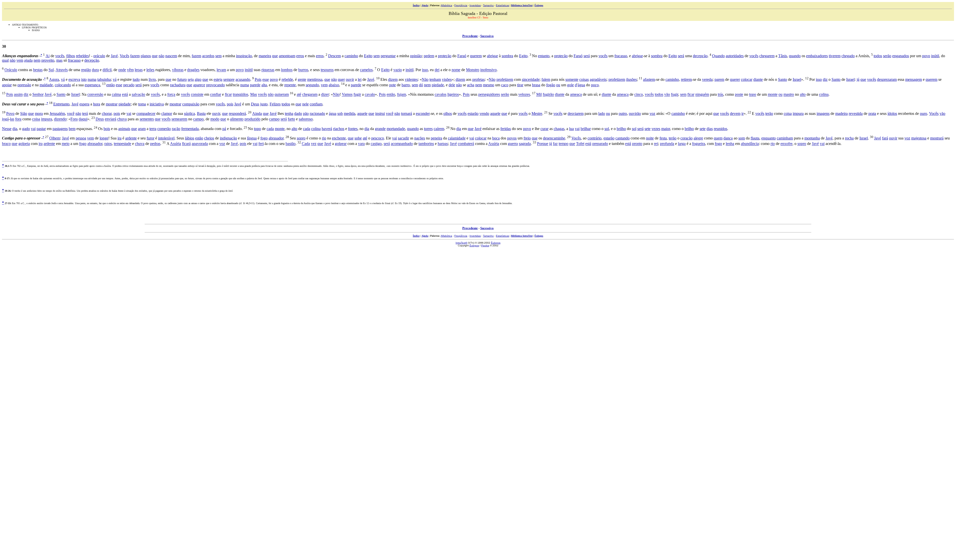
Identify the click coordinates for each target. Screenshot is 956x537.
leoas (139, 70)
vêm (130, 70)
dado (298, 113)
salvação (138, 94)
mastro (788, 94)
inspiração (244, 56)
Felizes (275, 104)
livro (152, 79)
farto (291, 119)
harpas (443, 144)
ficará (186, 144)
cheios (209, 138)
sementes (147, 119)
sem (218, 56)
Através (62, 70)
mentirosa (314, 79)
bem (72, 129)
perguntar (388, 56)
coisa (788, 113)
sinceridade (530, 79)
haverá (327, 129)
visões (447, 79)
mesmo (488, 85)
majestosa (918, 138)
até (299, 94)
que (155, 56)
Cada (306, 144)
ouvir (350, 79)
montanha (812, 138)
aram (142, 129)
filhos (70, 56)
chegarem (767, 56)
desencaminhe (554, 138)
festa (663, 138)
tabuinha (104, 79)
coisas (584, 79)
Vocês (124, 56)
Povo (10, 113)
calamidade (457, 138)
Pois (258, 79)
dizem (393, 79)
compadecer (145, 113)
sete (648, 129)
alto (803, 94)
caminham (785, 138)
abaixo (334, 85)
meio (65, 144)
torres (428, 129)
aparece (199, 85)
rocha (849, 138)
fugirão (548, 94)
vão (667, 94)
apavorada (200, 144)
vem (19, 60)
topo (752, 94)
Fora (74, 119)
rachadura (177, 85)
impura (798, 113)
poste (739, 94)
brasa (536, 85)
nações (419, 138)
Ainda (257, 113)
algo (198, 79)
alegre (698, 138)
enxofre (786, 144)
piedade (438, 85)
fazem (135, 56)
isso (425, 70)
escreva (74, 79)
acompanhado (402, 144)
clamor (166, 113)
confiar (215, 94)
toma (142, 104)
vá (63, 79)
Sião (23, 113)
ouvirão (635, 113)
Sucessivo (487, 36)
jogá (5, 119)
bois (107, 129)
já (858, 79)
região (86, 70)
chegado (848, 56)
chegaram (309, 94)
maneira (265, 56)
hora (96, 104)
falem (545, 79)
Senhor (38, 94)
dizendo (60, 119)
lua (571, 129)
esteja (218, 79)
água (581, 85)
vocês (59, 56)
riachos (338, 129)
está (125, 94)
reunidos (720, 129)
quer (341, 79)
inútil (935, 56)
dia (14, 129)
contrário (594, 138)
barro (406, 85)
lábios (189, 138)
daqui (83, 119)
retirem (686, 79)
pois (230, 104)
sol (606, 129)
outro (623, 113)
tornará (406, 113)
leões (150, 70)
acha (470, 85)
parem (719, 79)
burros (303, 70)
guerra (513, 144)
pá (224, 129)
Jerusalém (57, 113)
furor (150, 138)
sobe (358, 138)
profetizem (504, 79)
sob (340, 113)
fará (885, 138)
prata (872, 113)
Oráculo (10, 70)
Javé (114, 56)
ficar (228, 94)
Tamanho (488, 5)
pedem (429, 56)
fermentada (190, 129)
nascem (171, 56)
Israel (797, 79)
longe (104, 138)
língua (252, 138)
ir (742, 113)
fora (18, 119)
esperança (92, 85)
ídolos (892, 113)
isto (84, 79)
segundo (312, 85)
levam (221, 70)
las (12, 119)
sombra (507, 56)
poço (595, 85)
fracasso (620, 56)
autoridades (735, 56)
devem (735, 113)
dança (728, 138)
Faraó (461, 56)
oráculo (99, 56)
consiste (197, 94)
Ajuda (424, 5)
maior (665, 129)
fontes (353, 129)
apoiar (7, 85)
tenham (435, 79)
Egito (368, 56)
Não (425, 79)
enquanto (768, 138)
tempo (563, 144)
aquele (362, 113)
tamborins (426, 144)
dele (452, 85)
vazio (397, 70)
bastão (291, 144)
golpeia (24, 144)
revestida (856, 113)
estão (199, 138)
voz (652, 113)
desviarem (576, 113)
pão (306, 113)
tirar (520, 85)
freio (527, 138)
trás (720, 94)
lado (601, 113)
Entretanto (61, 104)
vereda (707, 79)
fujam (401, 94)
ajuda (28, 60)
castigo (376, 144)
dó (421, 85)
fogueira (698, 144)
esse (265, 79)
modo (214, 119)
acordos (208, 56)
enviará (110, 119)
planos (146, 56)
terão (769, 113)
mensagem (913, 79)
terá (85, 113)
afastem (649, 79)
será (587, 56)
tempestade (122, 144)
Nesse (6, 129)
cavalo (370, 94)
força (171, 94)
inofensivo (488, 70)
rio (324, 138)
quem (718, 138)
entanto (543, 56)
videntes (411, 79)
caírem (439, 129)
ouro (923, 113)
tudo (136, 79)
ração (176, 129)
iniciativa (157, 104)
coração (686, 138)
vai (128, 113)
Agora (54, 79)
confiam (316, 104)
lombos (287, 70)
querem (476, 56)
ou (558, 85)
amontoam (287, 56)
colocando (63, 85)
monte (772, 94)
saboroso (306, 119)
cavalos (440, 94)
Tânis (782, 56)
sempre (229, 79)
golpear (341, 144)
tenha (289, 113)
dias (710, 129)
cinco (638, 94)
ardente (131, 138)
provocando (215, 85)
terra (152, 129)
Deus (255, 104)
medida (349, 113)
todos (878, 56)
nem (37, 60)
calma (116, 94)
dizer (325, 94)
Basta (201, 113)
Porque (542, 144)
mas (59, 60)
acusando (243, 79)
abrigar (492, 56)
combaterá (466, 144)
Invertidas (475, 5)
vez (313, 144)
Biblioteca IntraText (522, 5)
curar (544, 129)
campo (198, 119)
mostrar (112, 104)
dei (437, 70)
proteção (444, 56)
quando (795, 56)
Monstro (472, 70)
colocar (746, 79)
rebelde (287, 79)
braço (6, 144)
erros (300, 56)
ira (119, 138)
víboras (177, 70)
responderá (237, 113)
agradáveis (598, 79)
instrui (380, 113)
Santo (782, 79)
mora (39, 113)
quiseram (282, 94)
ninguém (702, 94)
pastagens (60, 129)
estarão (473, 113)
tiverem (834, 56)
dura (95, 70)
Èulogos (539, 5)
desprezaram (887, 79)
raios (108, 144)
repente (290, 85)
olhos (447, 113)
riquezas (267, 70)
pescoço (377, 138)
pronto (637, 144)
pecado (128, 85)
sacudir (403, 138)
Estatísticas (502, 5)
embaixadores (817, 56)
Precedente (470, 36)
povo (926, 56)
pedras (155, 144)
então (110, 85)
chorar (107, 113)
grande (380, 129)
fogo (264, 138)
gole (570, 85)
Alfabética (446, 5)
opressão (24, 85)
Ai (48, 56)
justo (264, 104)
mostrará (937, 138)
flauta (755, 138)
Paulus (485, 245)
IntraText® (461, 242)
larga (682, 144)
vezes (656, 129)
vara (361, 144)
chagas (559, 129)
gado (26, 129)
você (70, 113)
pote (392, 85)
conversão (95, 94)
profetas (478, 79)
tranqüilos (240, 94)
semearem (179, 119)
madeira (841, 113)
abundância (750, 144)
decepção (700, 56)
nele (305, 104)
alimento (236, 119)
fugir (357, 94)
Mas (253, 94)
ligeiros (453, 94)
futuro (182, 79)
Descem (334, 56)
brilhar (586, 129)
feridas (505, 129)
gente (302, 79)
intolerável (166, 138)
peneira (436, 138)
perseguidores (489, 94)
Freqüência (460, 5)
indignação (228, 138)
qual (5, 60)
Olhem (54, 138)
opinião (416, 56)
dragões (193, 70)
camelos (366, 70)
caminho (351, 56)
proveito (47, 60)
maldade (46, 85)
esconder (423, 113)
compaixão (190, 104)
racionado (317, 113)
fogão (550, 85)
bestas (38, 70)
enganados (900, 56)
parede (255, 85)
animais (124, 129)
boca (496, 138)
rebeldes (82, 56)
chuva (122, 119)
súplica (189, 113)
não (161, 56)
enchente (339, 138)
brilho (621, 129)
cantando (622, 138)
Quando (718, 56)
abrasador (276, 138)
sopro (301, 138)
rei (656, 144)
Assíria (175, 144)
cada (270, 129)
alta (264, 85)
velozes (524, 94)
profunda (667, 144)
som (741, 138)
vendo (484, 113)
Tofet (580, 144)
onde (122, 70)
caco (504, 85)
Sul (51, 70)
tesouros (327, 70)
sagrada (525, 144)
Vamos (347, 94)
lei (359, 79)
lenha (730, 144)
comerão (164, 129)
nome (456, 70)
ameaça (576, 94)
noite (650, 138)
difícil (107, 70)
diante (758, 79)
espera (84, 104)
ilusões (631, 79)
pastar (41, 129)
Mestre (537, 113)
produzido (252, 119)
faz (555, 144)
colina (824, 94)
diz (825, 79)
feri (261, 144)
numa (92, 79)
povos (512, 138)
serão (887, 56)
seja (191, 79)
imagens (823, 113)
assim (18, 94)
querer (735, 79)
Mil (539, 94)
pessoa (81, 138)
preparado (600, 144)
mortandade (396, 129)
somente (571, 79)
